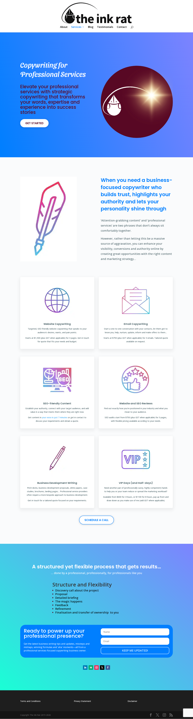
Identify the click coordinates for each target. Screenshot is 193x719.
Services (76, 27)
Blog (90, 27)
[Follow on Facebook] (108, 667)
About (64, 27)
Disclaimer (132, 701)
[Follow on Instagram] (96, 667)
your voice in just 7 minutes (54, 417)
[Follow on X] (102, 667)
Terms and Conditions (30, 701)
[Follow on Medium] (91, 667)
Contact (122, 27)
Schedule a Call (96, 520)
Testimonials (105, 27)
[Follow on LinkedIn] (85, 667)
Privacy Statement (82, 701)
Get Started (34, 123)
